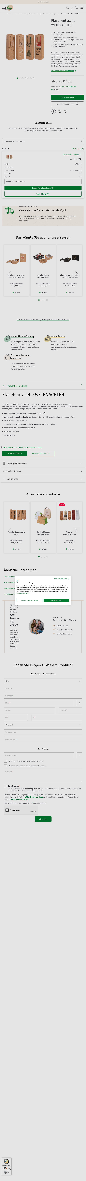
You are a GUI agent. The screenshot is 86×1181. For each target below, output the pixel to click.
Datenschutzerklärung (61, 579)
